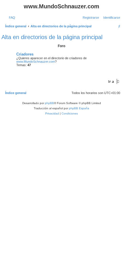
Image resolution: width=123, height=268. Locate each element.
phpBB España (79, 108)
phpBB (49, 103)
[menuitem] (11, 17)
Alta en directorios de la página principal (51, 37)
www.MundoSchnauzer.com (35, 61)
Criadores (24, 54)
